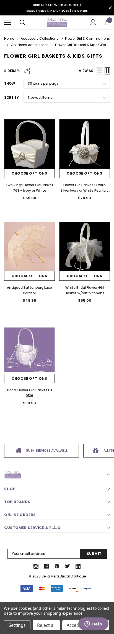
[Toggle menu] (7, 22)
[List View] (99, 70)
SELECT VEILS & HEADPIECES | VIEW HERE (57, 10)
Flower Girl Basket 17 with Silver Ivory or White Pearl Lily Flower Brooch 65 (84, 190)
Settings (17, 625)
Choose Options (29, 173)
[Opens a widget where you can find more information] (93, 624)
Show (9, 83)
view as (86, 70)
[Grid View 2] (107, 70)
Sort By (11, 97)
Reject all (46, 625)
